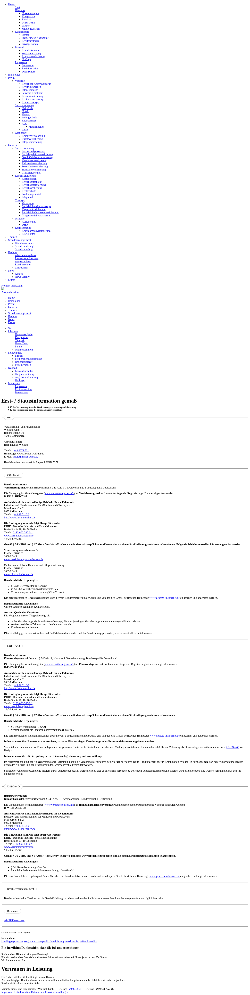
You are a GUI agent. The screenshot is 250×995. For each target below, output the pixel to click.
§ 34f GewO (232, 747)
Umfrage (26, 59)
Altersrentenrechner (25, 255)
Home (11, 4)
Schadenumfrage (24, 249)
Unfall (25, 111)
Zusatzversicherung (32, 138)
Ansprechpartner (10, 292)
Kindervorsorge (30, 102)
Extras (11, 279)
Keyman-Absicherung (34, 209)
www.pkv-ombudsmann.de (18, 574)
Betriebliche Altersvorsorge (36, 83)
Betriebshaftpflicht (31, 181)
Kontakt (19, 47)
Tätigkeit (26, 19)
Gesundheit (21, 132)
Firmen (25, 34)
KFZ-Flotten (28, 233)
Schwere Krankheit (32, 93)
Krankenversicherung (33, 135)
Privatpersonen (30, 44)
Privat (11, 77)
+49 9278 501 (21, 450)
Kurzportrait (28, 16)
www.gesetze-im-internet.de (164, 597)
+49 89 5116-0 (21, 514)
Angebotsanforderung (33, 56)
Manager (19, 218)
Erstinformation (30, 68)
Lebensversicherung (32, 96)
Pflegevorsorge (30, 89)
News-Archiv (22, 276)
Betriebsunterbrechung (34, 184)
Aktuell (19, 273)
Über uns (20, 10)
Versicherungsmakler (64, 941)
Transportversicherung (34, 169)
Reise (25, 129)
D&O (25, 224)
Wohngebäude (29, 117)
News (11, 270)
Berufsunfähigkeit (31, 86)
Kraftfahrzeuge (23, 227)
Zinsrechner (21, 267)
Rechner (12, 252)
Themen (12, 236)
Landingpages (12, 941)
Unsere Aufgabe (30, 13)
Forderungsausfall (31, 194)
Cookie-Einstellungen (56, 992)
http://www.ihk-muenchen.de (19, 517)
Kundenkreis (22, 31)
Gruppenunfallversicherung (36, 215)
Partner (25, 25)
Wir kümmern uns (24, 243)
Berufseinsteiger (30, 40)
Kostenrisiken (29, 178)
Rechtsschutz (29, 120)
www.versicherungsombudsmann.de (23, 559)
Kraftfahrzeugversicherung (36, 230)
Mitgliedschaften (31, 28)
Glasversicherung (31, 172)
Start (17, 7)
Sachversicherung (24, 105)
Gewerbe (13, 145)
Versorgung (28, 203)
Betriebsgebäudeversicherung (37, 154)
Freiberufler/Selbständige (35, 37)
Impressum (21, 62)
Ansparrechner (23, 261)
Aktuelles (88, 941)
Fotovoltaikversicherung (35, 166)
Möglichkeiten (36, 126)
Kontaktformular (31, 50)
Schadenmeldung (24, 246)
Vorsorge (20, 80)
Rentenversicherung (32, 99)
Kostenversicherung (25, 175)
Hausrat (26, 114)
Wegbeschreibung (31, 53)
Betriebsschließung (32, 187)
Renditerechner (23, 264)
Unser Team (28, 22)
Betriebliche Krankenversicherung (40, 212)
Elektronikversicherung (34, 163)
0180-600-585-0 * (22, 532)
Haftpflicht (27, 108)
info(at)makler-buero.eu (25, 456)
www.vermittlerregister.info (59, 493)
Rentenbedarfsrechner (26, 258)
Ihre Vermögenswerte (33, 151)
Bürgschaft (28, 197)
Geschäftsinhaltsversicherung (37, 157)
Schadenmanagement (19, 240)
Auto (24, 123)
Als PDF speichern (14, 920)
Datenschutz (28, 71)
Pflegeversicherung (32, 142)
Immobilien (14, 74)
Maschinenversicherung (34, 160)
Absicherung (29, 221)
